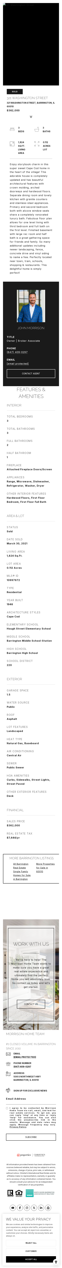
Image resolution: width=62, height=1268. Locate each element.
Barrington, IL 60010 (26, 1080)
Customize (31, 1251)
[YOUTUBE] (13, 1208)
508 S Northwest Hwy (27, 1076)
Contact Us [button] (31, 1004)
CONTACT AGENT (31, 373)
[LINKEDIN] (41, 1208)
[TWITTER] (34, 1208)
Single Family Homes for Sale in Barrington (22, 875)
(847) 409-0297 (17, 352)
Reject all (31, 1243)
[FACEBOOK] (20, 1208)
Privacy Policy (18, 1127)
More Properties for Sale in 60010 (45, 868)
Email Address (16, 1098)
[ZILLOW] (48, 1208)
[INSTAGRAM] (27, 1208)
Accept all (31, 1259)
